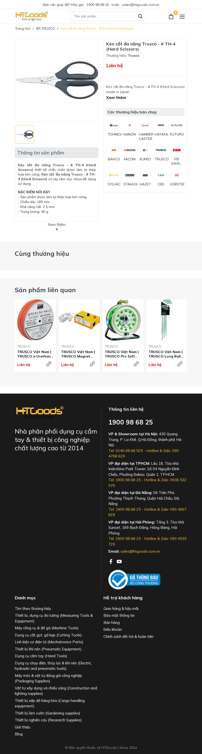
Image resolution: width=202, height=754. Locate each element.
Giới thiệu (22, 727)
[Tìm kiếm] (140, 15)
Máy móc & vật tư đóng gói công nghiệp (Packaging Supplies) (48, 678)
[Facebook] (111, 561)
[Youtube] (119, 561)
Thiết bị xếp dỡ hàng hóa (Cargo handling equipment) (50, 703)
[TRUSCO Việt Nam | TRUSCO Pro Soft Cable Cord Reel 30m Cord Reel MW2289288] (123, 320)
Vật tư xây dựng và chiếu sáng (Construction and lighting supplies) (56, 691)
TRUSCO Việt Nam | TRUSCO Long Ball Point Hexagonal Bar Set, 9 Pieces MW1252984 (167, 354)
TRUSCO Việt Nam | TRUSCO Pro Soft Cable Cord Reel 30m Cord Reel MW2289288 (122, 354)
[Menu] (182, 16)
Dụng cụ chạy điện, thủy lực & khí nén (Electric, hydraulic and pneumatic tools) (53, 666)
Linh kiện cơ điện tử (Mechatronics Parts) (49, 642)
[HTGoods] (31, 16)
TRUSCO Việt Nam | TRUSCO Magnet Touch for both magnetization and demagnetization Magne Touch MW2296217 (78, 354)
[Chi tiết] (49, 364)
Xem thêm (116, 97)
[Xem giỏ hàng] (171, 16)
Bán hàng (111, 622)
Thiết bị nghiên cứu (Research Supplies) (48, 720)
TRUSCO (23, 346)
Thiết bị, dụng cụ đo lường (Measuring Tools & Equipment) (54, 618)
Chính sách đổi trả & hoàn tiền (128, 636)
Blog (19, 734)
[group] (56, 80)
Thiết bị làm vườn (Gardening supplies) (47, 713)
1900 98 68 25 (97, 4)
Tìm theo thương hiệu (33, 608)
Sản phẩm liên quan (45, 290)
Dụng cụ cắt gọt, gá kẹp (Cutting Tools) (48, 635)
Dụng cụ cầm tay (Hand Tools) (41, 656)
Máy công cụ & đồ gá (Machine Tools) (47, 628)
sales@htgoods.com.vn (140, 4)
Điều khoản (112, 629)
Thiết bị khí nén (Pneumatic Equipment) (48, 649)
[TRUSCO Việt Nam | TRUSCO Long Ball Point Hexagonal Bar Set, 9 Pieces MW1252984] (166, 320)
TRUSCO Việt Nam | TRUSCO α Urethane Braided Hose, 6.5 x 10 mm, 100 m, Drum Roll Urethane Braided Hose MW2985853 (35, 354)
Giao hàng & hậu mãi (120, 608)
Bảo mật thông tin (119, 615)
